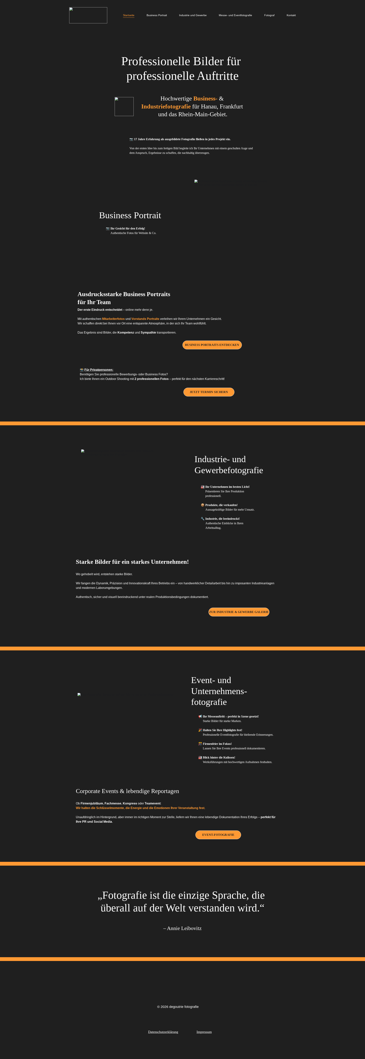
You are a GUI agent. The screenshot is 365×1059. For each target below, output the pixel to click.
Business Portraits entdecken (212, 344)
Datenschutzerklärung (163, 1032)
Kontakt (291, 15)
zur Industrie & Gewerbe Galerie (239, 612)
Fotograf (269, 15)
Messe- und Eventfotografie (235, 15)
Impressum (204, 1032)
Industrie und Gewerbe (193, 15)
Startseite (128, 15)
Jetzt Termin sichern (209, 392)
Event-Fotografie (218, 834)
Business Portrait (157, 15)
